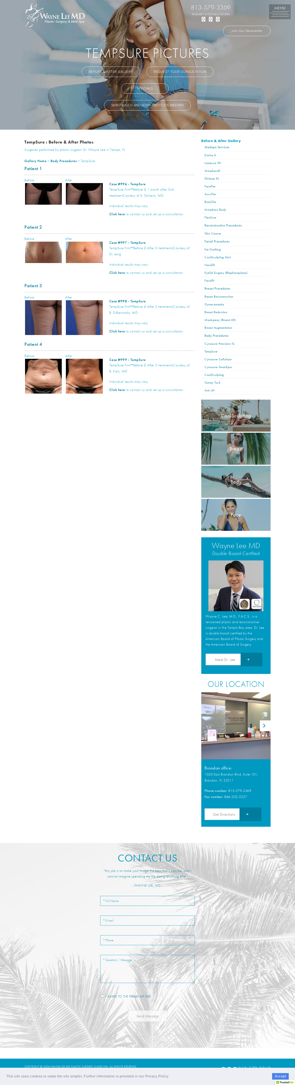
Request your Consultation (180, 72)
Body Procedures (64, 160)
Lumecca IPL (213, 163)
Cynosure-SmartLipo (218, 367)
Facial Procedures (217, 241)
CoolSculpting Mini (218, 257)
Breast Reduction (216, 312)
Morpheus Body (215, 209)
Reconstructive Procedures (223, 225)
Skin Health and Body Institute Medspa (147, 105)
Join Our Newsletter (247, 31)
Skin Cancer (213, 233)
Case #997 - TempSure (127, 242)
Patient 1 (33, 168)
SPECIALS (145, 88)
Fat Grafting (213, 249)
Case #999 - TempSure (127, 359)
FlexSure (210, 217)
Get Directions (224, 814)
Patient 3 (33, 285)
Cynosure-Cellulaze (218, 359)
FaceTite (210, 186)
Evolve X (210, 155)
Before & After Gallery (111, 72)
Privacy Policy (156, 1076)
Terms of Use (140, 996)
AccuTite (210, 194)
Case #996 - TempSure (127, 184)
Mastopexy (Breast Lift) (220, 320)
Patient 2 (33, 227)
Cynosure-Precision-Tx (220, 343)
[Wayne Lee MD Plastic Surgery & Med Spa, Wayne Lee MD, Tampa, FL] (54, 14)
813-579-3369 (211, 7)
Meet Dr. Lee (225, 659)
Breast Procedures (217, 288)
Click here (117, 214)
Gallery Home (35, 160)
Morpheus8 (212, 171)
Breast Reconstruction (219, 296)
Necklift (210, 265)
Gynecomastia (214, 304)
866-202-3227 (235, 796)
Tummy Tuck (212, 382)
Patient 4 (33, 344)
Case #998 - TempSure (127, 301)
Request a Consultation (211, 14)
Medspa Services (217, 147)
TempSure (211, 351)
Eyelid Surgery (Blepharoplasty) (226, 273)
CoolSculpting (214, 375)
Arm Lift (209, 390)
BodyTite (210, 202)
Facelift (209, 280)
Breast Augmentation (218, 328)
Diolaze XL (212, 178)
